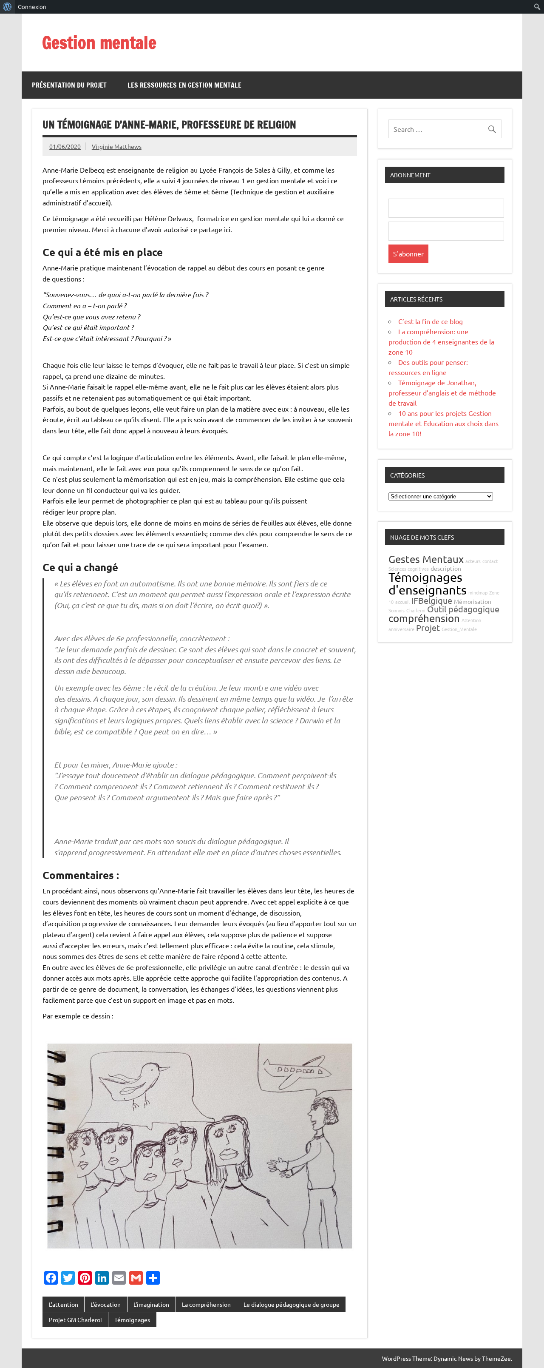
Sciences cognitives (408, 568)
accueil (402, 601)
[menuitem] (7, 7)
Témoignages (132, 1319)
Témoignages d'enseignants (427, 583)
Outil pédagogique (463, 608)
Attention (471, 620)
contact (490, 560)
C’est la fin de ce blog (430, 321)
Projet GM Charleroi (75, 1319)
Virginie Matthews (117, 146)
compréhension (424, 618)
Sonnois (396, 610)
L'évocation (106, 1304)
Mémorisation (472, 601)
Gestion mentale (99, 42)
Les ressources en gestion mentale (184, 85)
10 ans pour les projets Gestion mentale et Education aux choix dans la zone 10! (443, 423)
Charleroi (415, 610)
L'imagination (151, 1304)
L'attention (63, 1304)
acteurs (473, 560)
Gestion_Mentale (459, 629)
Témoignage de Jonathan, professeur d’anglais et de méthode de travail (442, 392)
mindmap (477, 592)
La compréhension (206, 1304)
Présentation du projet (69, 85)
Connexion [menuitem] (32, 6)
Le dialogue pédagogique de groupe (292, 1304)
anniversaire (401, 629)
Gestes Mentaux (426, 559)
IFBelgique (431, 600)
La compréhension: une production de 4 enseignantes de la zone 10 (441, 341)
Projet (428, 627)
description (446, 568)
